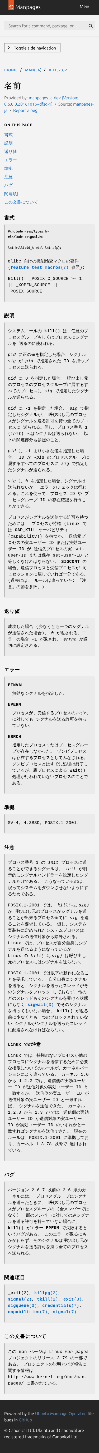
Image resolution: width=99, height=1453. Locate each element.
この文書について (21, 202)
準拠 (8, 168)
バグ (8, 185)
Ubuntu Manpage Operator (60, 1413)
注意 (8, 176)
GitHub (25, 1419)
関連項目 (12, 193)
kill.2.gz (58, 69)
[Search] (90, 26)
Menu (85, 6)
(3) (40, 1005)
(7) (40, 267)
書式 (8, 134)
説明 (8, 143)
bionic (11, 69)
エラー (10, 159)
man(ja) (33, 69)
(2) (46, 1293)
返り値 (10, 151)
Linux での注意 (24, 1044)
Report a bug (25, 110)
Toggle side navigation (34, 48)
